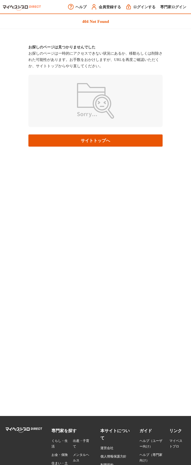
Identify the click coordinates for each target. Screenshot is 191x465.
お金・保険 (59, 455)
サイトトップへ (95, 140)
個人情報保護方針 (113, 456)
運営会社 (106, 448)
